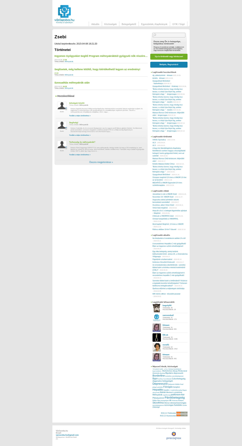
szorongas (169, 405)
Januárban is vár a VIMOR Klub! (165, 194)
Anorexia (156, 373)
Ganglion (176, 387)
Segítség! (73, 122)
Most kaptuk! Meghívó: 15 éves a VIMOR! (168, 224)
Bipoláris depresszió (174, 373)
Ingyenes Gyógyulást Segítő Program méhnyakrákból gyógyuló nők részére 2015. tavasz (107, 56)
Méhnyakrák (69, 61)
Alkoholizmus (167, 371)
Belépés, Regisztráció (169, 64)
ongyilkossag (166, 395)
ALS (154, 143)
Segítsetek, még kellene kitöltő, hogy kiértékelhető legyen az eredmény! (97, 69)
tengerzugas (172, 94)
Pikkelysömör (158, 398)
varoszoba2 (168, 315)
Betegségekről (129, 24)
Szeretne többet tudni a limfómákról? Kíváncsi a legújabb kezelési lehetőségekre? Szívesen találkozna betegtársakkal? (170, 283)
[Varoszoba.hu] (64, 14)
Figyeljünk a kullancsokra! (162, 259)
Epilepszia (171, 384)
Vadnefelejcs (158, 83)
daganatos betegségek (163, 381)
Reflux (155, 400)
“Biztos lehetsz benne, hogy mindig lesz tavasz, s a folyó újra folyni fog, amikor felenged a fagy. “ (168, 91)
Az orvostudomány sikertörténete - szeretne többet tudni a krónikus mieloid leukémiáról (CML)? (169, 267)
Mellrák (163, 392)
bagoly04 (167, 305)
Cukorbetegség (178, 379)
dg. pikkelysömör (159, 75)
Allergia (175, 371)
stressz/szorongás (178, 403)
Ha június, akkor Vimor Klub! (163, 205)
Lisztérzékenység (176, 390)
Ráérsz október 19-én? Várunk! (164, 229)
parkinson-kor (177, 394)
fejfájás (177, 384)
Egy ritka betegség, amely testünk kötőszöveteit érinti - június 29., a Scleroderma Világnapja (170, 254)
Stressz (167, 403)
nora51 (170, 102)
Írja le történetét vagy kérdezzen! (169, 56)
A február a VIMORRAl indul (163, 216)
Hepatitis (158, 389)
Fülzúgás (168, 387)
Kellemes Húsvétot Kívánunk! (164, 262)
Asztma (162, 373)
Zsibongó (156, 407)
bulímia (160, 379)
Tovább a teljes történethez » (79, 115)
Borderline (159, 375)
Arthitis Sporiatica (159, 140)
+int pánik (156, 369)
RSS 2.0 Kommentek (168, 416)
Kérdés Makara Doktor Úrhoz (164, 164)
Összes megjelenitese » (101, 162)
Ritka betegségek (163, 400)
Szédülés (178, 405)
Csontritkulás (167, 379)
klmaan (170, 75)
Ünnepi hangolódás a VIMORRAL (165, 219)
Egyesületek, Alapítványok (154, 24)
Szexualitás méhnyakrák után (72, 82)
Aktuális (95, 24)
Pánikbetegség (175, 397)
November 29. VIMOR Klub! (163, 197)
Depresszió (160, 383)
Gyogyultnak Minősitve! (161, 81)
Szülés (184, 405)
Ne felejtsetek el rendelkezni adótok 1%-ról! (169, 238)
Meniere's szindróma (174, 392)
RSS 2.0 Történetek (168, 413)
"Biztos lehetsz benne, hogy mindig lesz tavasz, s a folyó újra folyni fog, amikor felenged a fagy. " (168, 169)
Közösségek (110, 24)
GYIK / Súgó (178, 24)
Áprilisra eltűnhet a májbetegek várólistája (168, 289)
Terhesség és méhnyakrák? (82, 142)
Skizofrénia (158, 402)
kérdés (155, 78)
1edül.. (161, 369)
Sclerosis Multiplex (178, 400)
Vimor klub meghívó (160, 208)
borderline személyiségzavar (174, 376)
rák (170, 400)
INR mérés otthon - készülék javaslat (166, 294)
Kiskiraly (175, 86)
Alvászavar (182, 371)
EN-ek (165, 335)
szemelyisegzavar (158, 405)
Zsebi (62, 111)
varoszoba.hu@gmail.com (67, 435)
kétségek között (76, 103)
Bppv (155, 378)
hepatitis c (166, 390)
